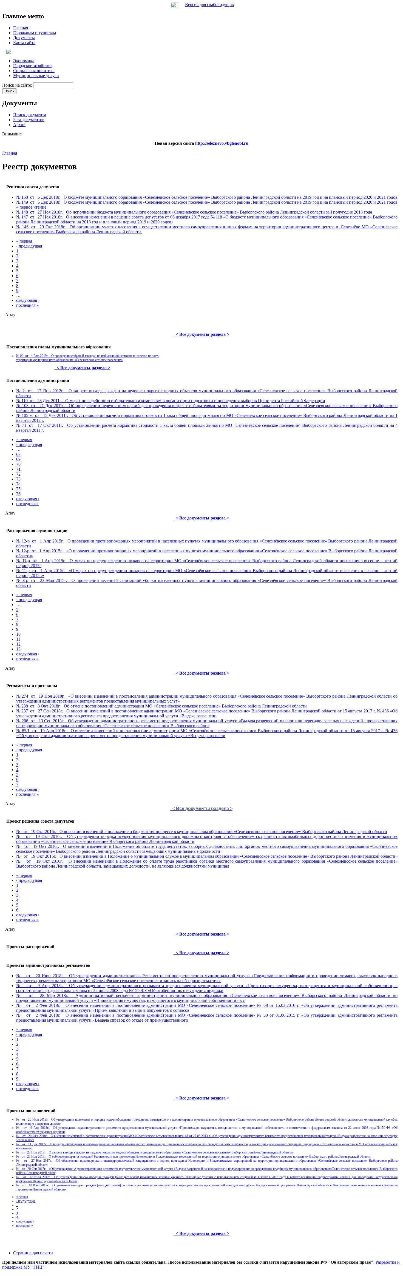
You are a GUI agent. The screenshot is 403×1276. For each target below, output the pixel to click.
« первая (24, 241)
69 (18, 459)
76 (18, 493)
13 (18, 649)
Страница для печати (33, 1253)
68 (18, 454)
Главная (9, 153)
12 (18, 644)
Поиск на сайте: (17, 85)
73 (18, 479)
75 (18, 489)
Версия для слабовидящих (209, 4)
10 (18, 634)
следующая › (27, 300)
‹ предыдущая (29, 246)
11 (18, 639)
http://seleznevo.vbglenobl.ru (221, 143)
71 (18, 469)
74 (18, 484)
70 (18, 464)
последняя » (27, 305)
